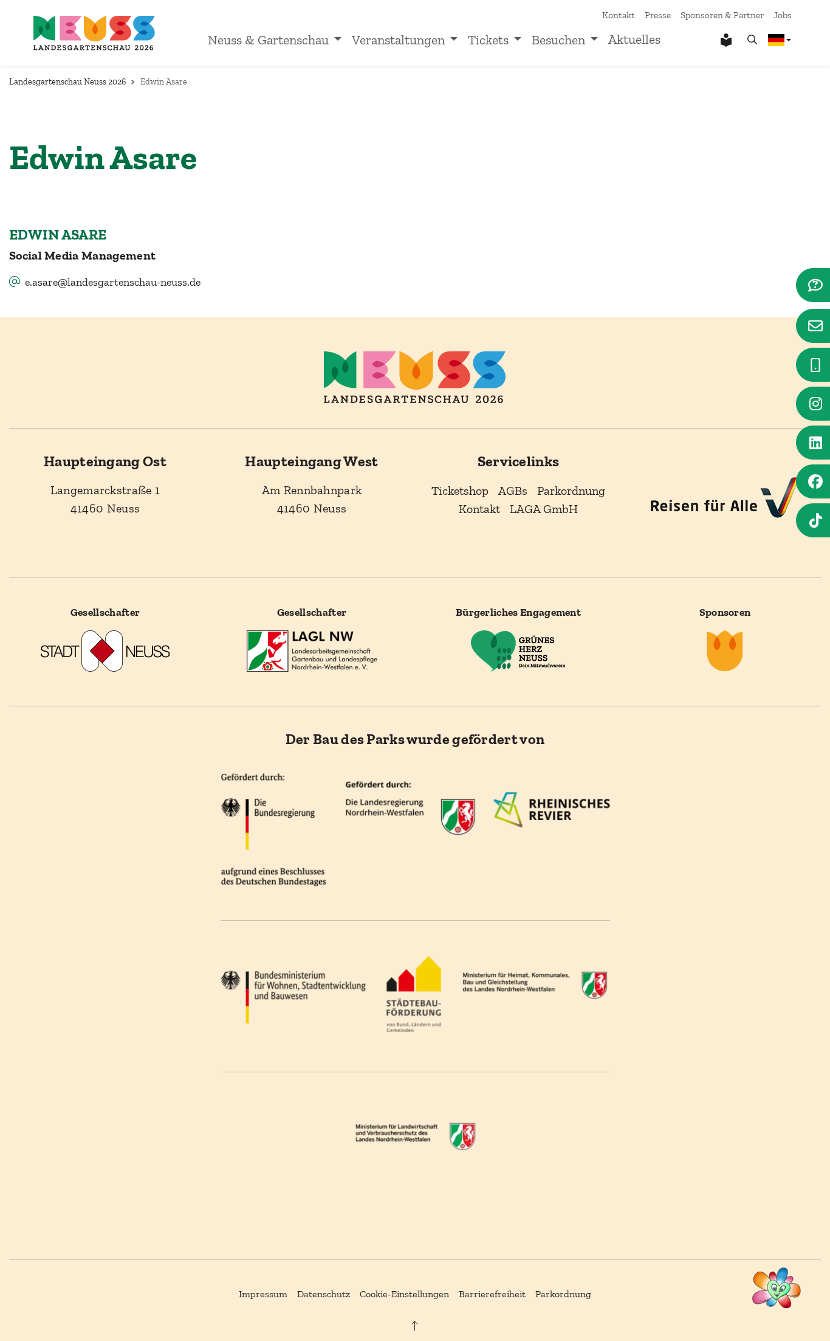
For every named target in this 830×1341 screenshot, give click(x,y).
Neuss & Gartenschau (268, 40)
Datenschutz (323, 1294)
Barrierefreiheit (492, 1294)
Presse (658, 15)
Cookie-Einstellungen (404, 1294)
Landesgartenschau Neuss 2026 (67, 82)
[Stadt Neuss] (105, 650)
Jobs (782, 15)
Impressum (263, 1294)
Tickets (488, 40)
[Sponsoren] (725, 650)
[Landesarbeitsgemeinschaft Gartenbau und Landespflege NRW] (312, 650)
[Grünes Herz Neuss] (518, 650)
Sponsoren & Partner (722, 15)
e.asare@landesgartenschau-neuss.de (113, 282)
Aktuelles (634, 39)
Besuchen (558, 40)
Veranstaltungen (398, 40)
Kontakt (618, 15)
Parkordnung (563, 1294)
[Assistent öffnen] (777, 1288)
